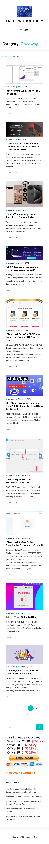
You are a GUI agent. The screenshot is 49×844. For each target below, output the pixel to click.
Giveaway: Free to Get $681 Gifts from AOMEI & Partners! (24, 672)
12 (22, 714)
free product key (24, 21)
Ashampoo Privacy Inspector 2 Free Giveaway (24, 797)
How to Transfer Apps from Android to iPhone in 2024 (20, 216)
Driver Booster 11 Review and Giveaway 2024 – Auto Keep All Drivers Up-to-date (23, 146)
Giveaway (13, 57)
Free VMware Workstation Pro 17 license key (24, 92)
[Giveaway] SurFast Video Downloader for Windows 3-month (24, 544)
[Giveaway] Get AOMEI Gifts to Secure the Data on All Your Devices (23, 337)
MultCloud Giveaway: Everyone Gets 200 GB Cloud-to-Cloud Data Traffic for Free (24, 406)
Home (4, 57)
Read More (10, 114)
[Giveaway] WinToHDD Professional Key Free (18, 481)
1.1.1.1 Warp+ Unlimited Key (21, 617)
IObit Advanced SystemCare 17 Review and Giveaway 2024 (22, 268)
